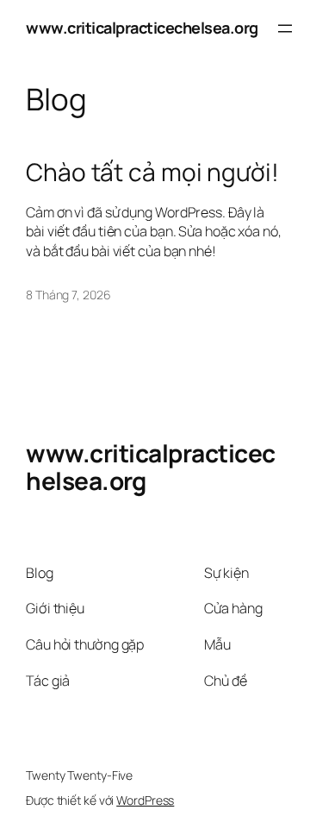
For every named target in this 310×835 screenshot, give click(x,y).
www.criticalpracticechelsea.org (142, 27)
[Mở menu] (285, 28)
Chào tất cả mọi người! (152, 172)
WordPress (145, 800)
